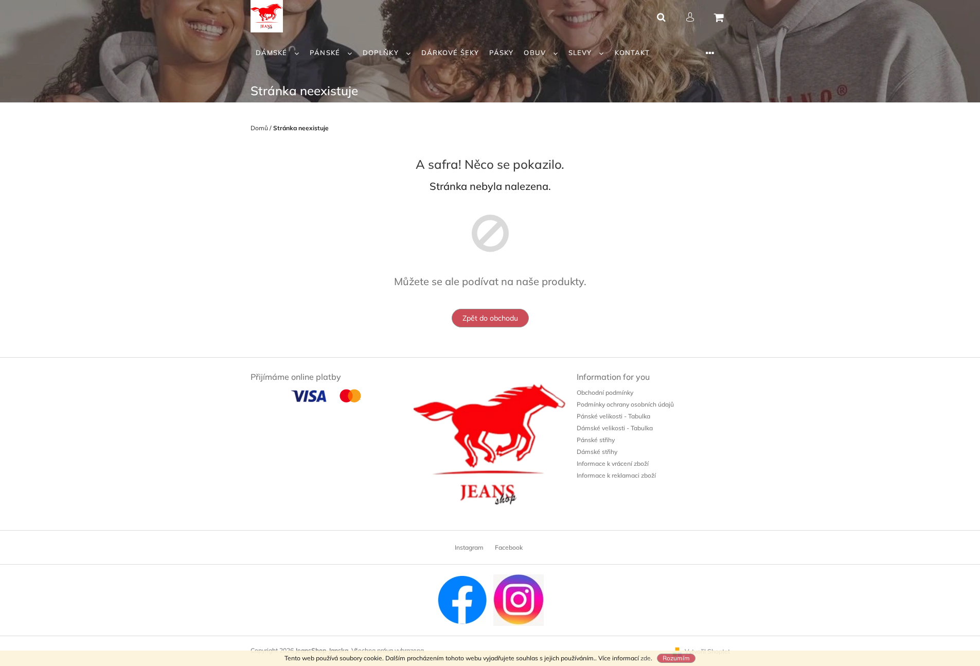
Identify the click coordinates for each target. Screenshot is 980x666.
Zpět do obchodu (490, 318)
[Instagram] (518, 599)
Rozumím (676, 658)
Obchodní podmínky (605, 392)
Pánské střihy (596, 440)
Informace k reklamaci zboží (616, 475)
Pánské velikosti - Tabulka (613, 416)
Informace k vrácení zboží (613, 463)
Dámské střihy (597, 451)
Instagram (469, 547)
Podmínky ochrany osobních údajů (625, 404)
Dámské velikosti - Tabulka (615, 428)
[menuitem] (278, 52)
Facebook (509, 547)
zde (645, 658)
